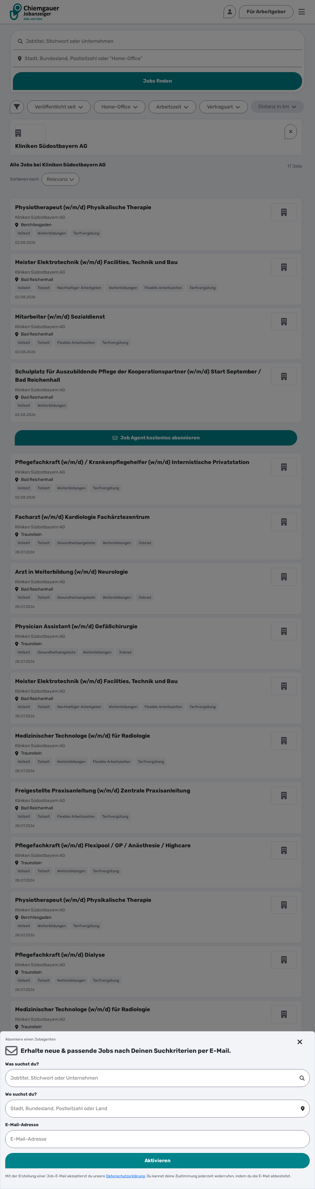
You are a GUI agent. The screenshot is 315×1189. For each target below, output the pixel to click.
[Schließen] (300, 1042)
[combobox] (155, 1078)
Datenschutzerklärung (125, 1176)
